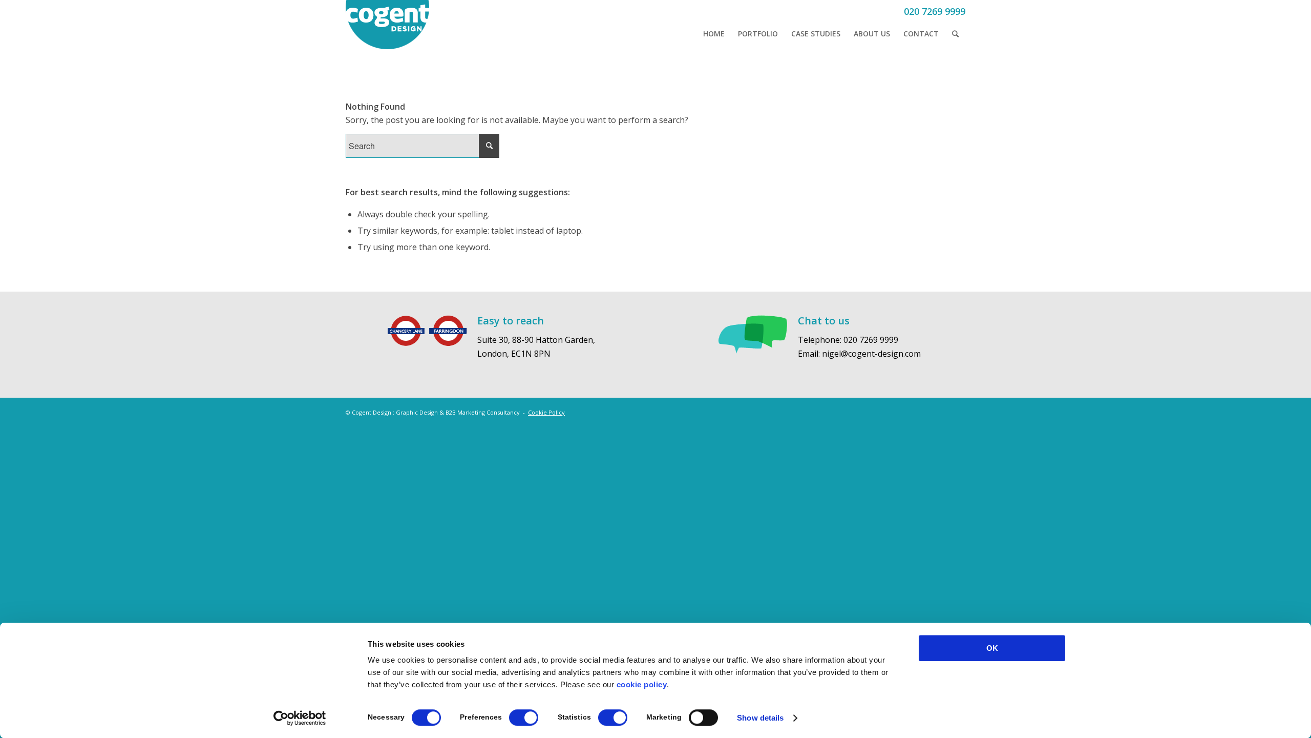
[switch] (523, 717)
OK (992, 648)
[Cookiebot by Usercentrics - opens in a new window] (300, 718)
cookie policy (642, 684)
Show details (760, 717)
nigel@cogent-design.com (871, 353)
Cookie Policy (546, 412)
